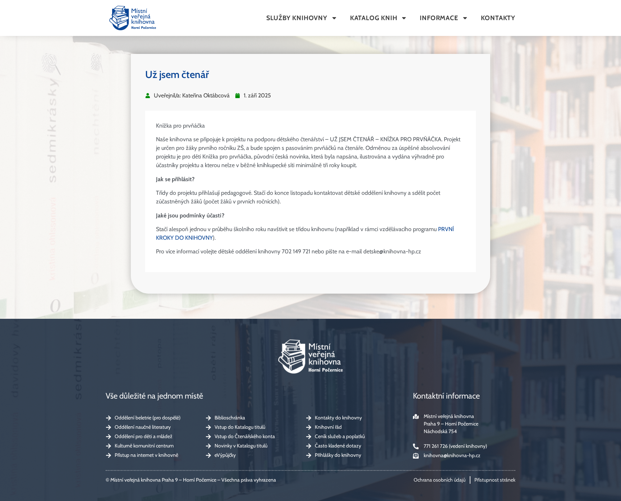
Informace (439, 18)
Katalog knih (373, 18)
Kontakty (498, 18)
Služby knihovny (296, 18)
